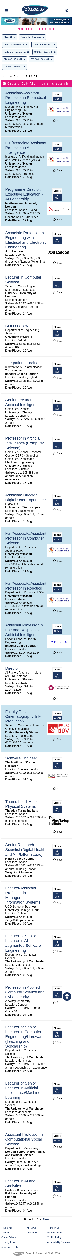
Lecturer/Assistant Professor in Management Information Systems (22, 895)
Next (46, 1219)
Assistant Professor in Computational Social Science (24, 1139)
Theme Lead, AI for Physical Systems (21, 804)
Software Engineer (21, 758)
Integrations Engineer (23, 363)
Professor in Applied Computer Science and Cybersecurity (24, 992)
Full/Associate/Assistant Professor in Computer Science (25, 538)
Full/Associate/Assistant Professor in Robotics (25, 585)
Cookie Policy (54, 1237)
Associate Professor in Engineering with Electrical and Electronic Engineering (26, 240)
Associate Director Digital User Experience (25, 497)
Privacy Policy (54, 1232)
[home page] (35, 14)
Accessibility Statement (59, 1242)
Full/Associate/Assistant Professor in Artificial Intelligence (25, 148)
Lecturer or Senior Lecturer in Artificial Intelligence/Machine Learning (22, 1090)
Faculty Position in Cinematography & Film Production (25, 717)
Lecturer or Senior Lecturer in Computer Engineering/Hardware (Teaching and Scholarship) (24, 1036)
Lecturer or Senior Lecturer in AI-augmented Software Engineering (23, 943)
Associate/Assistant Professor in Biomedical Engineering (25, 98)
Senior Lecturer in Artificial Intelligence (22, 402)
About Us (31, 1228)
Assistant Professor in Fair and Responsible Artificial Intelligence (24, 630)
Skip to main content (14, 3)
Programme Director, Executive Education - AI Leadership (24, 194)
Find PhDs (6, 1232)
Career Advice (8, 1237)
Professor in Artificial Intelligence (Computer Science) (24, 443)
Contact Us (32, 1232)
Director (12, 668)
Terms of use (54, 1228)
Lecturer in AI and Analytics (20, 1183)
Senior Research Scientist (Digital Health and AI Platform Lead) (25, 850)
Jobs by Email (8, 1242)
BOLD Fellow (16, 326)
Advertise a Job (9, 1247)
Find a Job (6, 1228)
